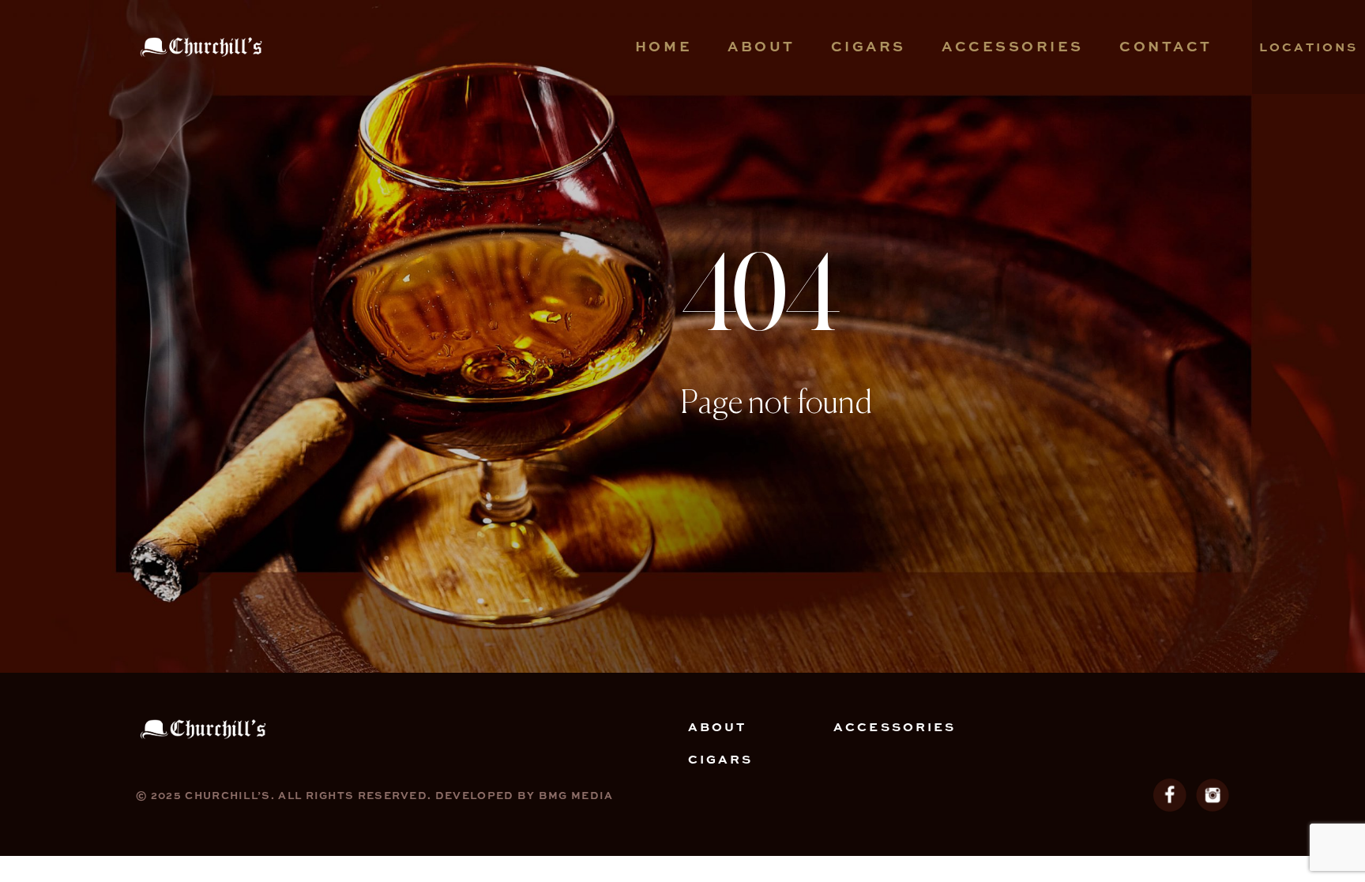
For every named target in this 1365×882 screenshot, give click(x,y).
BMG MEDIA (576, 794)
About (761, 45)
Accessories (1013, 45)
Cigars (868, 45)
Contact (1166, 45)
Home (663, 45)
